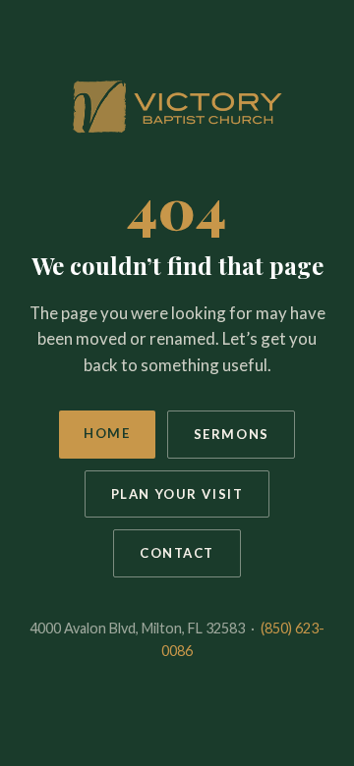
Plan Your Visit (177, 494)
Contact (177, 553)
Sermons (231, 434)
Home (107, 433)
